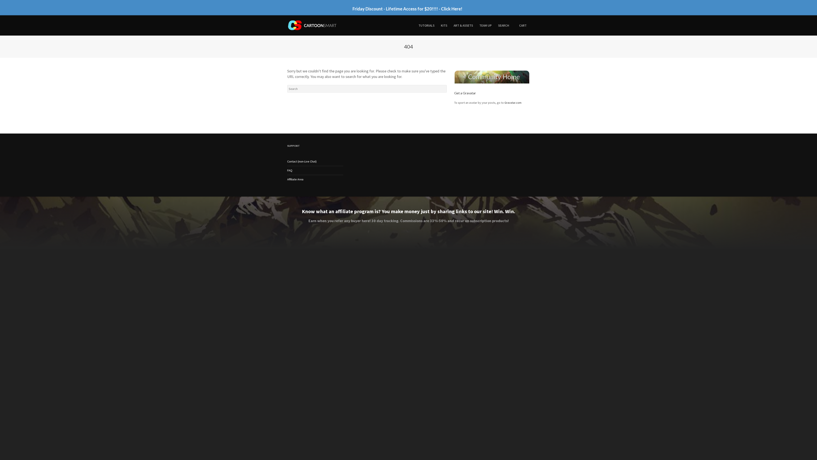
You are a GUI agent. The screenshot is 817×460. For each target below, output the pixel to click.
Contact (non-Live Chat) (302, 161)
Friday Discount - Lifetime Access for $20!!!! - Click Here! (407, 8)
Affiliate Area (295, 179)
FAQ (289, 170)
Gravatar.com (512, 103)
